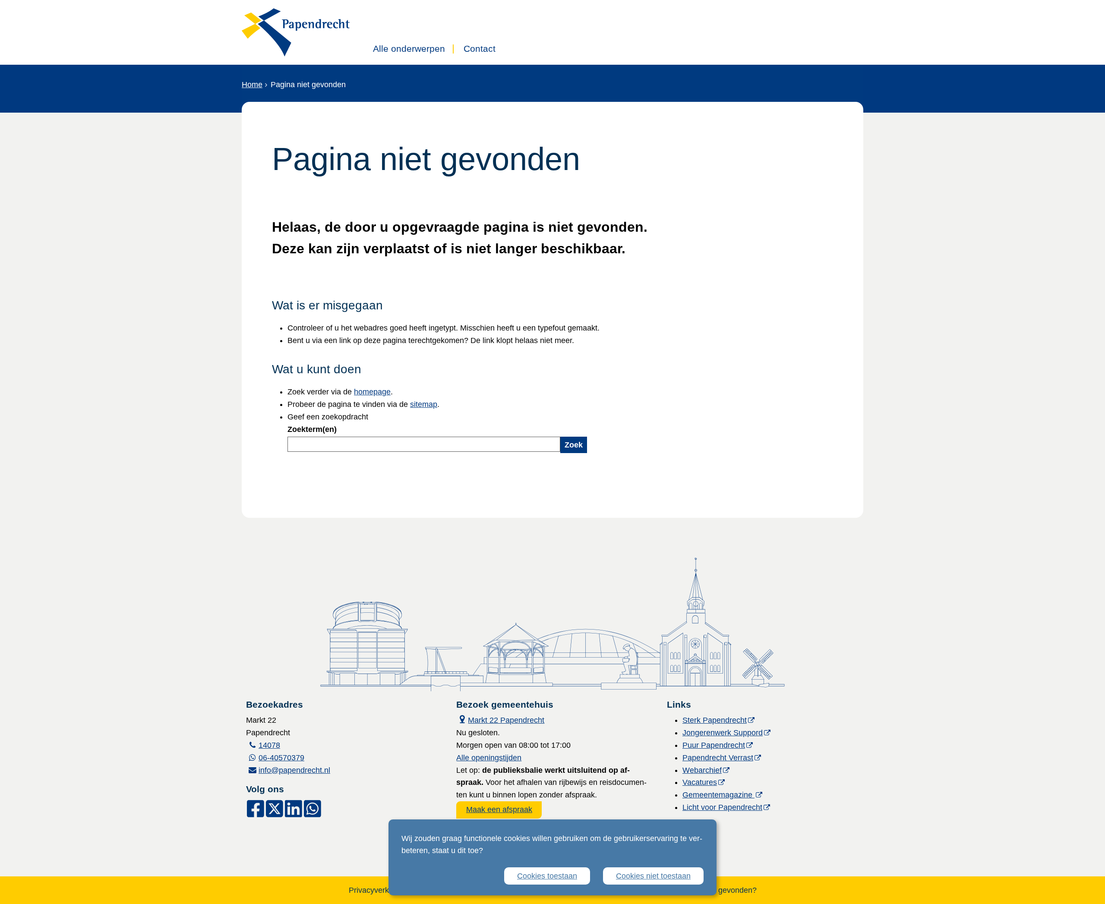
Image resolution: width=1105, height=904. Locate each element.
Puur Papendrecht (713, 745)
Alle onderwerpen (409, 49)
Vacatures (699, 782)
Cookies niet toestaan (653, 876)
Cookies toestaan (547, 876)
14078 (269, 745)
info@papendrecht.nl (294, 770)
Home (252, 84)
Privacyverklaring (378, 890)
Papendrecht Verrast (717, 757)
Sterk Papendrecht (714, 720)
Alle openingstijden (488, 757)
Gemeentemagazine (718, 795)
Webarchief (702, 770)
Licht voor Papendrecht (722, 807)
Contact (480, 49)
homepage (372, 391)
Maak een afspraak (499, 809)
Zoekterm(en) (312, 429)
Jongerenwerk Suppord (722, 732)
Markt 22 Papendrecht (500, 719)
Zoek (574, 445)
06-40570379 (281, 757)
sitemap (423, 404)
